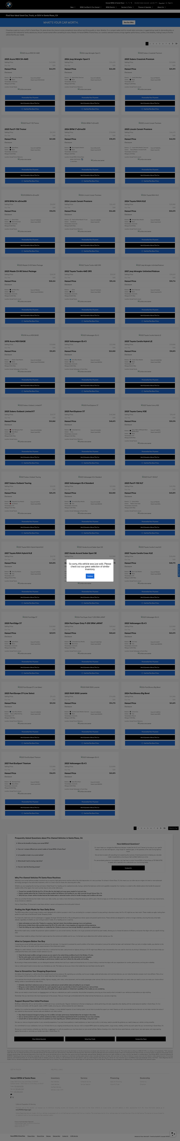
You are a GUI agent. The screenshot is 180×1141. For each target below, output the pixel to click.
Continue (90, 576)
